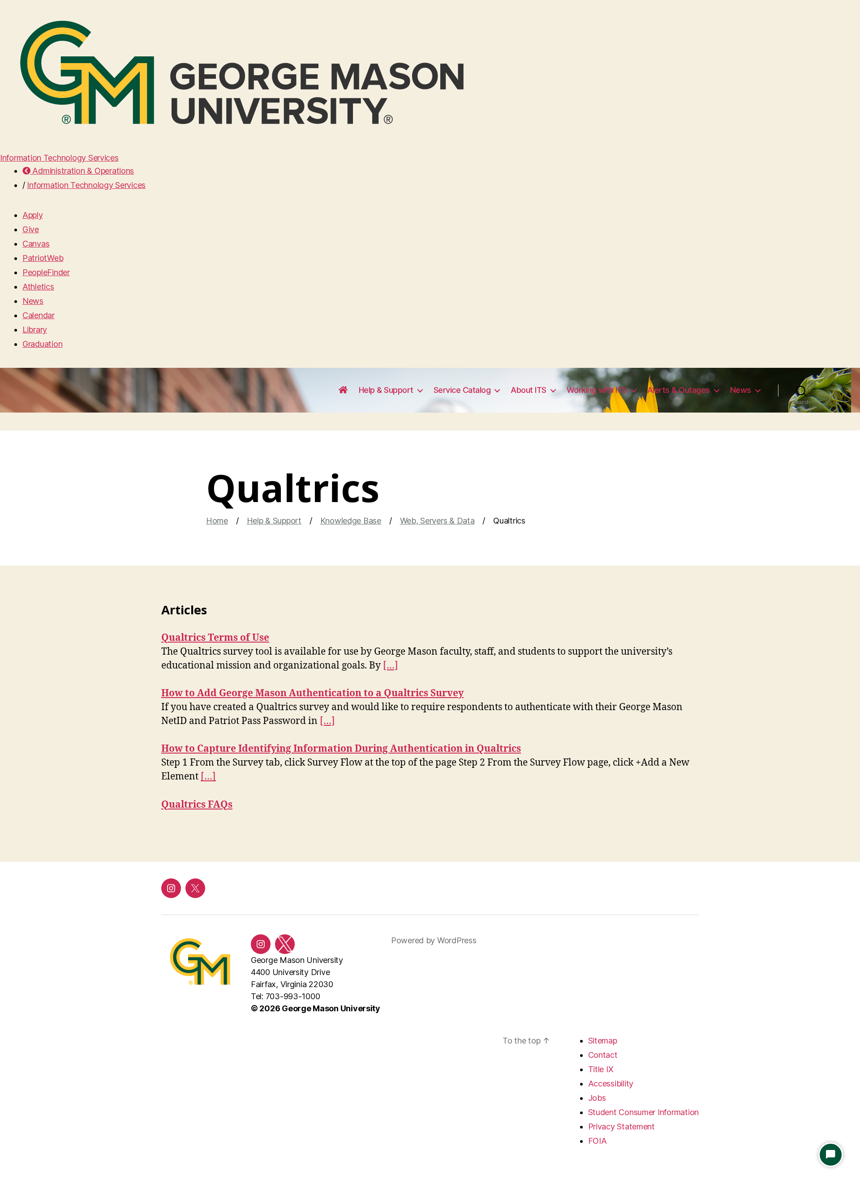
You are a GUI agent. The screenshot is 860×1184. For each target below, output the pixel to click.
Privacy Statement (621, 1126)
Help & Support (386, 390)
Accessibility (611, 1083)
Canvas (35, 243)
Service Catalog (462, 390)
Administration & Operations (82, 170)
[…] (390, 666)
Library (34, 329)
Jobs (597, 1098)
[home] (343, 390)
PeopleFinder (46, 272)
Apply (32, 215)
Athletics (38, 286)
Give (30, 229)
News (32, 301)
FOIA (597, 1141)
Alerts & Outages (678, 390)
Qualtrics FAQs (196, 805)
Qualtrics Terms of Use (215, 638)
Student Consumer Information (643, 1112)
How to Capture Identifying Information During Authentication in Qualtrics (341, 749)
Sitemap (602, 1040)
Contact (603, 1055)
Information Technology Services (59, 157)
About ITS (528, 390)
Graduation (42, 344)
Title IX (601, 1069)
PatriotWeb (42, 258)
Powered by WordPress (434, 940)
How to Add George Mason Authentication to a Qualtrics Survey (312, 693)
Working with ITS (597, 390)
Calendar (38, 315)
